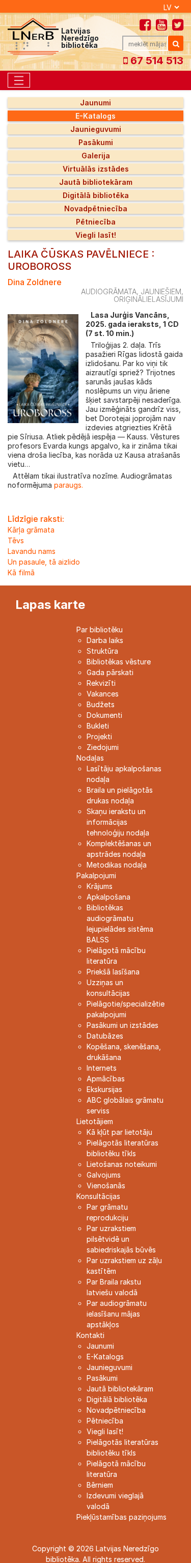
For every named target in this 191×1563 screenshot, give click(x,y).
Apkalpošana (108, 896)
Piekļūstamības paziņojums (121, 1517)
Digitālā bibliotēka (96, 195)
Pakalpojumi (96, 875)
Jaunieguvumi (95, 129)
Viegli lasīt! (95, 235)
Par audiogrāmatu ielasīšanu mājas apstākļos (117, 1314)
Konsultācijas (98, 1196)
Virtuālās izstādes (96, 168)
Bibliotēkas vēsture (119, 661)
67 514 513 (155, 60)
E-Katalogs (95, 115)
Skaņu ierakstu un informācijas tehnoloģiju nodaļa (118, 822)
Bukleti (98, 725)
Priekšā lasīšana (113, 971)
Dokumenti (104, 715)
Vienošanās (106, 1185)
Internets (102, 1068)
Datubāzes (105, 1035)
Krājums (100, 886)
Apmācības (106, 1078)
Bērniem (100, 1485)
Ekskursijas (104, 1089)
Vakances (103, 693)
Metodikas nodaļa (117, 864)
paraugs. (67, 485)
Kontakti (90, 1335)
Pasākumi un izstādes (122, 1025)
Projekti (99, 736)
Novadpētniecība (95, 208)
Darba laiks (105, 640)
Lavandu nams (32, 551)
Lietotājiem (94, 1121)
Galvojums (104, 1174)
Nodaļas (90, 757)
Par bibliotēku (99, 629)
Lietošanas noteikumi (122, 1164)
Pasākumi (95, 142)
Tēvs (16, 540)
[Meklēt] (175, 43)
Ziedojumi (103, 747)
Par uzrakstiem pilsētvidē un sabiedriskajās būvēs (121, 1239)
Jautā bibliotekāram (95, 182)
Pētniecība (96, 221)
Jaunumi (95, 102)
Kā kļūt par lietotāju (119, 1132)
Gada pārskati (110, 672)
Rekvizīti (101, 683)
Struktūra (102, 651)
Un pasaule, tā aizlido (44, 561)
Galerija (95, 155)
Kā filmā (21, 572)
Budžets (101, 704)
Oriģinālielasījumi (148, 299)
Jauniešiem (161, 291)
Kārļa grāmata (31, 529)
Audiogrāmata (109, 291)
